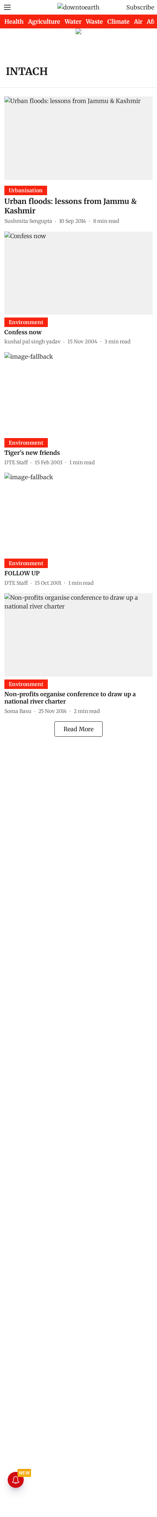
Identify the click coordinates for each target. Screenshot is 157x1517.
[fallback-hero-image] (78, 138)
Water (73, 21)
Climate (118, 21)
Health (14, 21)
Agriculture (44, 21)
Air (138, 21)
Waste (94, 21)
